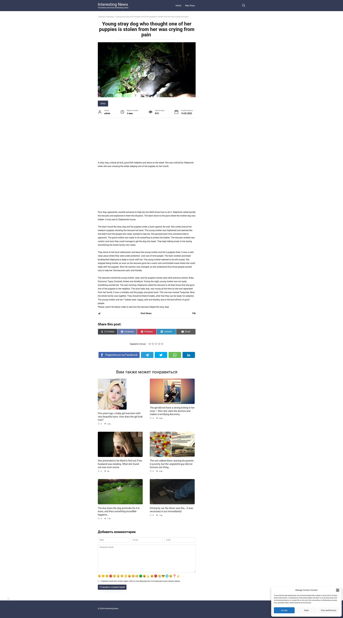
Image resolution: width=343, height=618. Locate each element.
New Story (190, 5)
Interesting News (113, 4)
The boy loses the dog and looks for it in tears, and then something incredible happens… (119, 511)
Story (102, 103)
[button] (337, 590)
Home (178, 5)
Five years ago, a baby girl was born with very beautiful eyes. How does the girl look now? (120, 416)
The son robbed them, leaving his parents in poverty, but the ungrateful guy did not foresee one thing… (172, 464)
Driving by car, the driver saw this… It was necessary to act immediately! (171, 510)
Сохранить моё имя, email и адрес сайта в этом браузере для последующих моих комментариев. (140, 581)
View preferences (328, 610)
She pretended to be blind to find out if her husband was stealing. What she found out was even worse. (120, 464)
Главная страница (106, 17)
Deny (306, 610)
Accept (284, 610)
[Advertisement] (147, 141)
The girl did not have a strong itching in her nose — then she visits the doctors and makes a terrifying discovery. (172, 411)
